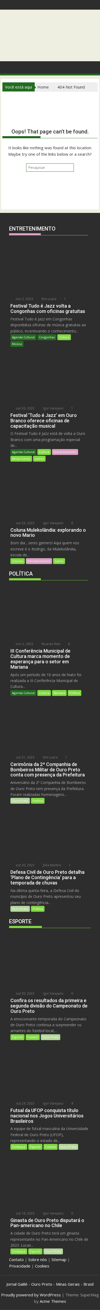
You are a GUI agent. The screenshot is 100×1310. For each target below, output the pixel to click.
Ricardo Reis (50, 644)
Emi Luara (48, 299)
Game (59, 561)
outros (39, 459)
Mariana (59, 693)
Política (74, 693)
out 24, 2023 (24, 1103)
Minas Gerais (21, 459)
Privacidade (19, 1266)
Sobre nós (37, 1259)
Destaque (19, 1147)
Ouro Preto (20, 801)
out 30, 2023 (24, 865)
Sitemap (58, 1259)
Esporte (17, 1037)
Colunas (17, 561)
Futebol (32, 1037)
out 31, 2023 (24, 757)
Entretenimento (65, 452)
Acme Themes (53, 1301)
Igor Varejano (52, 408)
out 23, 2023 (24, 523)
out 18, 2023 (24, 1213)
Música (17, 344)
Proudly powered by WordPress (31, 1294)
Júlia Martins (51, 865)
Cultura (64, 337)
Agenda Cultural (23, 337)
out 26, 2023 (24, 408)
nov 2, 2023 (24, 299)
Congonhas (47, 337)
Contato (16, 1259)
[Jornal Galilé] (8, 66)
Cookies (42, 1266)
